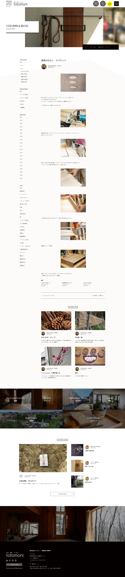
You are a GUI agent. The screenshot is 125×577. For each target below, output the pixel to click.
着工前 (21, 256)
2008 (21, 175)
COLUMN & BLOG (62, 494)
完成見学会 (23, 214)
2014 (21, 156)
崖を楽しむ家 (23, 204)
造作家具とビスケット (67, 282)
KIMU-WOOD (24, 79)
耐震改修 (22, 265)
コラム (21, 65)
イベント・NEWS (24, 201)
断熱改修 (22, 191)
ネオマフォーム (24, 197)
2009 (21, 172)
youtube (22, 227)
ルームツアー (23, 194)
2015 (21, 152)
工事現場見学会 (24, 249)
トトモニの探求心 (24, 220)
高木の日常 (24, 74)
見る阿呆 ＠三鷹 (97, 295)
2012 (21, 162)
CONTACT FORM (14, 564)
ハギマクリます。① (45, 282)
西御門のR (22, 262)
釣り (21, 210)
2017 (21, 146)
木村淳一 (22, 104)
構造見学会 (23, 259)
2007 (21, 178)
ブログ (21, 68)
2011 (21, 165)
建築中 (21, 233)
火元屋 (21, 243)
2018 (21, 143)
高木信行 (22, 101)
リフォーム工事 (24, 239)
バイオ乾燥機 (23, 223)
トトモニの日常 (24, 98)
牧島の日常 (24, 82)
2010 (21, 169)
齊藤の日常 (24, 76)
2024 (21, 123)
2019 (21, 139)
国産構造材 (23, 236)
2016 (21, 149)
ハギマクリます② (87, 282)
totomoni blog (25, 71)
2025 (21, 120)
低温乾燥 (22, 230)
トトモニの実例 (24, 94)
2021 (21, 133)
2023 (21, 126)
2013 (21, 159)
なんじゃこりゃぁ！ (50, 295)
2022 (21, 130)
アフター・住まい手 (25, 246)
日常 (21, 207)
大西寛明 (22, 107)
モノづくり (23, 252)
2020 (21, 136)
